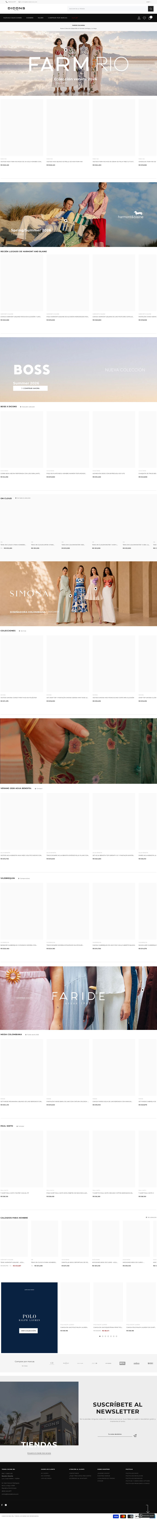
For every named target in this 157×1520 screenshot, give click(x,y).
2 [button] (102, 1336)
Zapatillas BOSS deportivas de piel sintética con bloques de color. (75, 1263)
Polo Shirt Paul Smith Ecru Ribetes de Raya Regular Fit (67, 1193)
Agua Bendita (5, 852)
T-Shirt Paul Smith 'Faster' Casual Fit (15, 1193)
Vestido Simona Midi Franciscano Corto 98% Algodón (113, 697)
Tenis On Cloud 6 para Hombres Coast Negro (13, 545)
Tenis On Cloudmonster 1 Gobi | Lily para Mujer (136, 545)
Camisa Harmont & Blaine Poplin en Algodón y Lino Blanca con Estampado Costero (20, 317)
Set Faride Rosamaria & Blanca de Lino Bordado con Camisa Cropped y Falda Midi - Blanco (21, 1102)
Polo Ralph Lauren (67, 1324)
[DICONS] (49, 1363)
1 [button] (99, 1336)
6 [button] (113, 1336)
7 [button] (116, 1336)
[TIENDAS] (39, 1413)
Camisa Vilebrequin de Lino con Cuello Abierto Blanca (114, 945)
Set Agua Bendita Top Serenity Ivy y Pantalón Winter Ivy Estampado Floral (113, 856)
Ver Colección (28, 1331)
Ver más (23, 631)
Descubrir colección (28, 407)
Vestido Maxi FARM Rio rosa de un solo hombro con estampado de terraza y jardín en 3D (21, 162)
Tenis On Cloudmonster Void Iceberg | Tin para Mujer (73, 545)
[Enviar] (135, 1434)
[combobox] (107, 9)
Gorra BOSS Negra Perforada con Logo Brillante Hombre (20, 474)
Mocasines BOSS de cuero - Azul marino (104, 1263)
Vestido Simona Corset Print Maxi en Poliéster (19, 697)
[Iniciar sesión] (139, 18)
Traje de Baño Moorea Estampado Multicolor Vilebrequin (65, 945)
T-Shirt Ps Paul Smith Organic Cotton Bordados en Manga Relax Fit (112, 1193)
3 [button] (105, 1336)
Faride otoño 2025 (33, 1034)
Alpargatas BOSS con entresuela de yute (109, 473)
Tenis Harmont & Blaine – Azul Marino (12, 1263)
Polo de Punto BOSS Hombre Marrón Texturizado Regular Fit (66, 474)
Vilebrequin (5, 942)
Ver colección (152, 1217)
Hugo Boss (4, 471)
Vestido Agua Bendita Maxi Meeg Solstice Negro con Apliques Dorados (21, 856)
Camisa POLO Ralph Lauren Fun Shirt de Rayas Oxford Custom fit (140, 1328)
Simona (3, 695)
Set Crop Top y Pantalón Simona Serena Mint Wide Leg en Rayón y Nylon (67, 698)
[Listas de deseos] (144, 18)
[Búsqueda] (110, 9)
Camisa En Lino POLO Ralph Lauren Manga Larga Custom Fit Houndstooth (73, 1328)
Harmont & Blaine (7, 314)
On (1, 542)
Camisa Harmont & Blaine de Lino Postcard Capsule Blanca (113, 317)
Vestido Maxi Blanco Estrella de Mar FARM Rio (65, 161)
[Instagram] (5, 1505)
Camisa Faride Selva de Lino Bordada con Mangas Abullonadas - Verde (112, 1102)
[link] (134, 1363)
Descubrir (61, 83)
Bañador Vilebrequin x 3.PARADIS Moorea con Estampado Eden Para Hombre (18, 945)
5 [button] (110, 1336)
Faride (3, 1099)
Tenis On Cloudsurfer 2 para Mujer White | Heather (42, 545)
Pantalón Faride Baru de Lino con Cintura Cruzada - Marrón (67, 1102)
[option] (78, 26)
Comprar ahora (31, 388)
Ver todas (24, 1366)
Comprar (39, 788)
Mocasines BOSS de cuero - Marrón (133, 1263)
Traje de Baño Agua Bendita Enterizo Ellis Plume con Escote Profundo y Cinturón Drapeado (67, 856)
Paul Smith (4, 1190)
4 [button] (108, 1336)
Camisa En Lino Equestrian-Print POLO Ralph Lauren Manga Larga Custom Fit (108, 1328)
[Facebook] (2, 1505)
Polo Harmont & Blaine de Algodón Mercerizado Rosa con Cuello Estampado (68, 317)
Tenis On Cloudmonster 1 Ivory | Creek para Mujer (104, 545)
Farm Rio (4, 159)
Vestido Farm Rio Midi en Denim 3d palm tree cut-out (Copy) (113, 162)
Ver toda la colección (24, 498)
